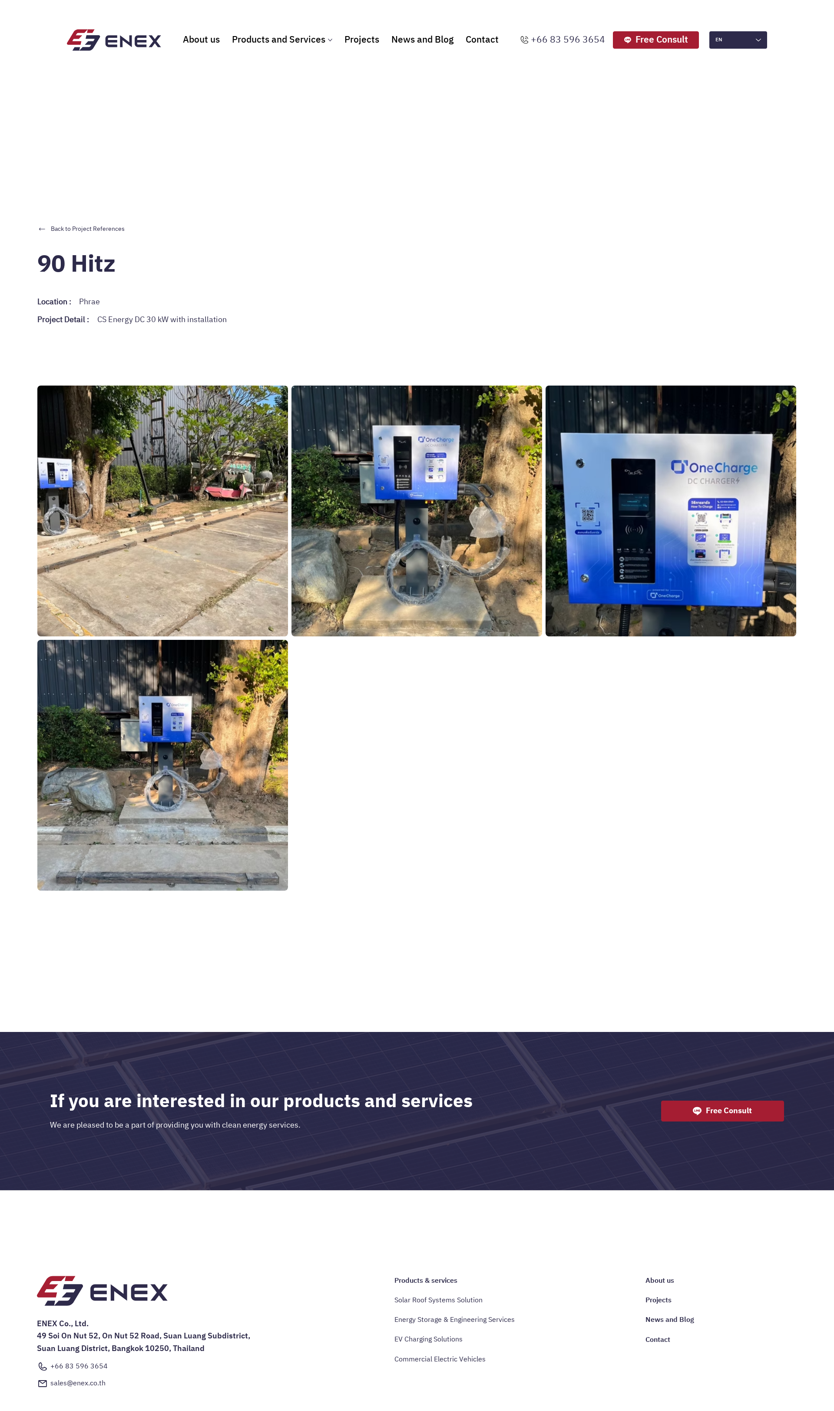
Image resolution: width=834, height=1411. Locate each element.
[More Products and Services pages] (330, 40)
